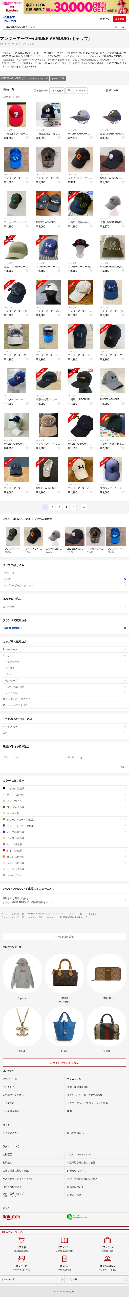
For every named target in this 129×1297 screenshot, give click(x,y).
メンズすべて (12, 661)
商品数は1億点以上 (21, 1249)
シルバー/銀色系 (15, 863)
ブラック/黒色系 (15, 788)
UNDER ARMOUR (12, 628)
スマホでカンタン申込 (21, 1268)
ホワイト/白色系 (15, 794)
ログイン (105, 19)
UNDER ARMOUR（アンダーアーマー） (22, 78)
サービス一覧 (8, 1279)
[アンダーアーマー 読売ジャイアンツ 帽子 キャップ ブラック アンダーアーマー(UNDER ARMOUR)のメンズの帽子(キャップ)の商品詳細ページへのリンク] (16, 292)
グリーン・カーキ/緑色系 (20, 819)
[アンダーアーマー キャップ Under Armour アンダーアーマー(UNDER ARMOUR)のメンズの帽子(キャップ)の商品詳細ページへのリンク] (48, 159)
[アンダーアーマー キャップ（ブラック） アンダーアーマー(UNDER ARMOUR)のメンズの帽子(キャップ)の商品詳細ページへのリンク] (80, 336)
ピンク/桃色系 (14, 844)
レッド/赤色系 (14, 850)
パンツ (8, 674)
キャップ (56, 78)
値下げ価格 (8, 606)
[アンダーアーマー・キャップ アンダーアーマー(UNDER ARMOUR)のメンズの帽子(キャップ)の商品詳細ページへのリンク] (48, 247)
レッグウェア (12, 692)
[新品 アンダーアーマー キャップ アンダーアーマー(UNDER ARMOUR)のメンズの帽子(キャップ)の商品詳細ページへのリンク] (16, 247)
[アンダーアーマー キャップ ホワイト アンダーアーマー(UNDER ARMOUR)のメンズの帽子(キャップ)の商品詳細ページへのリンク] (80, 292)
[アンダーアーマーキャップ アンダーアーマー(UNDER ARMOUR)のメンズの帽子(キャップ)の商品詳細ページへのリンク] (80, 469)
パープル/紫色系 (15, 832)
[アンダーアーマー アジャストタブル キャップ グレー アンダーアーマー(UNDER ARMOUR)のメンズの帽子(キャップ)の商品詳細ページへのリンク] (16, 336)
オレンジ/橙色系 (15, 856)
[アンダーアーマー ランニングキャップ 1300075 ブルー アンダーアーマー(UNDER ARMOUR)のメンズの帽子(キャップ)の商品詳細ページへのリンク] (48, 336)
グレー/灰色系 (14, 801)
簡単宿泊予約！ (107, 1249)
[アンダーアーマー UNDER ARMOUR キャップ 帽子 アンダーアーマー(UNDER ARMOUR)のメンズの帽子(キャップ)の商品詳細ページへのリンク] (48, 425)
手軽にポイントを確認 (107, 1268)
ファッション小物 (14, 686)
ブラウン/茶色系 (15, 807)
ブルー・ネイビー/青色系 (20, 825)
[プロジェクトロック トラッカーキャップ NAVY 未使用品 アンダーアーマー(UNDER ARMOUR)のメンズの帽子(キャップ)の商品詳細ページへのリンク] (112, 469)
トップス (10, 668)
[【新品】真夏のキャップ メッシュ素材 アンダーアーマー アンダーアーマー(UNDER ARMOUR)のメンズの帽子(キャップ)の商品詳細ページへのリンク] (80, 203)
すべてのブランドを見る (64, 1063)
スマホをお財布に (64, 1268)
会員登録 (119, 19)
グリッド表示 (77, 90)
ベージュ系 (12, 813)
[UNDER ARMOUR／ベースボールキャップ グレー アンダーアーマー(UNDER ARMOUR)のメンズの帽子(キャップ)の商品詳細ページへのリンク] (112, 380)
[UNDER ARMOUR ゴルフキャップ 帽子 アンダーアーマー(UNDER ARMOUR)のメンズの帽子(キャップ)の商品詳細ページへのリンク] (112, 159)
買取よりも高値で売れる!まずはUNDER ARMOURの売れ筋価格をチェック (29, 900)
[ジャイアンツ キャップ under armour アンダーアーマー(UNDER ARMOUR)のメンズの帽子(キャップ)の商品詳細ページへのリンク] (80, 159)
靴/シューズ (11, 680)
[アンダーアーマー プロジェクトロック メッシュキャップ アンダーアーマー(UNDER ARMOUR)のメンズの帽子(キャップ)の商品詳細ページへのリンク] (112, 336)
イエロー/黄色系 (15, 838)
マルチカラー (13, 875)
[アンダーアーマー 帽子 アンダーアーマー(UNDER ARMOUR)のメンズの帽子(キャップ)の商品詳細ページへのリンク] (16, 159)
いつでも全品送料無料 (64, 1249)
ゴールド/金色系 (15, 869)
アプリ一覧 (71, 1279)
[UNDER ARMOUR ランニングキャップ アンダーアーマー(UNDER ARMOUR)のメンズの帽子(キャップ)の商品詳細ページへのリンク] (48, 469)
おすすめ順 (56, 90)
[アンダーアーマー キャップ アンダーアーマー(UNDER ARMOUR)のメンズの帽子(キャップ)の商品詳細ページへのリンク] (16, 380)
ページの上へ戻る (64, 936)
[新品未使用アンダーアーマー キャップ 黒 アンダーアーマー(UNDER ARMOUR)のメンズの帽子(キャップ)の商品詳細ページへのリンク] (48, 380)
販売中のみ (42, 90)
